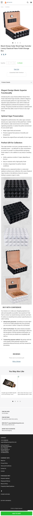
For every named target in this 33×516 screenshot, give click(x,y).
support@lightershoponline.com (8, 442)
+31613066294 (4, 440)
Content (3, 471)
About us (3, 460)
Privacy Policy (4, 463)
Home (2, 7)
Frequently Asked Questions (7, 486)
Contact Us (3, 468)
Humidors (7, 7)
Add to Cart (16, 513)
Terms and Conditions (6, 466)
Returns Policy (4, 483)
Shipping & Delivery (5, 481)
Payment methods (5, 478)
